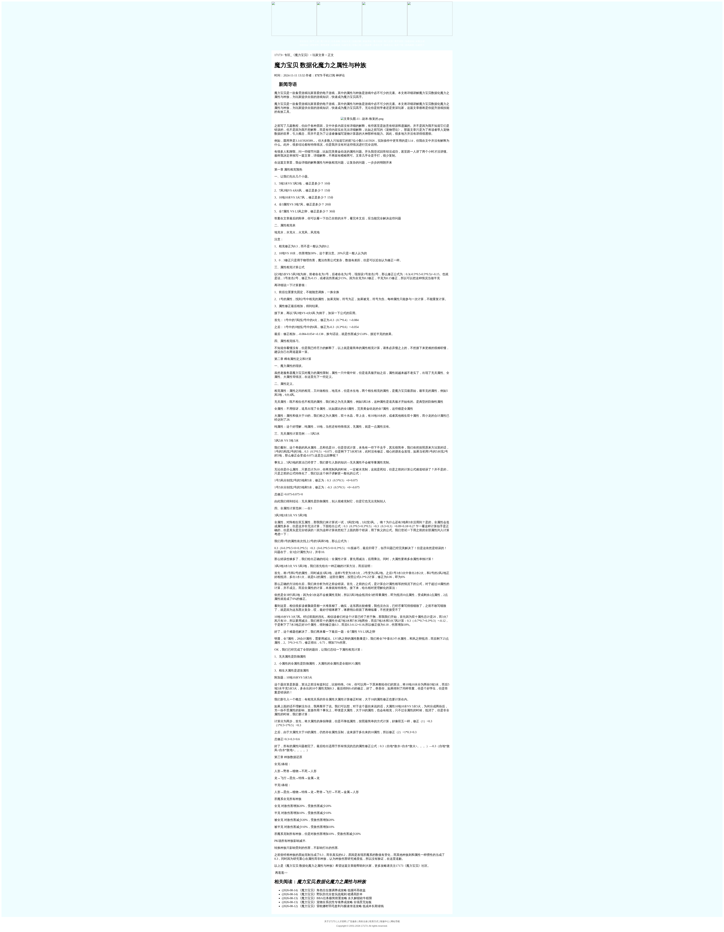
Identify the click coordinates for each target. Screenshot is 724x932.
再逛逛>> (281, 872)
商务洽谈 (363, 921)
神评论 (340, 75)
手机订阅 (329, 75)
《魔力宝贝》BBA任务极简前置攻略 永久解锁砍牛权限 (335, 898)
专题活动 (409, 41)
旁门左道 (388, 41)
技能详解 (356, 41)
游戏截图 (409, 45)
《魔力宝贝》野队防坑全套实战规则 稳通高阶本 (330, 894)
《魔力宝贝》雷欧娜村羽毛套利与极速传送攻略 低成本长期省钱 (341, 906)
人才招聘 (341, 921)
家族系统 (367, 41)
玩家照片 (420, 45)
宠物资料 (314, 45)
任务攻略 (335, 41)
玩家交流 (346, 45)
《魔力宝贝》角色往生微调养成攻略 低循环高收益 (332, 890)
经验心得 (356, 45)
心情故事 (367, 45)
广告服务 (352, 921)
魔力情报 (377, 41)
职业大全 (346, 41)
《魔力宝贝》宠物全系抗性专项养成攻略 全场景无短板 (335, 902)
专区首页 (303, 41)
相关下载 (398, 45)
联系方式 (373, 921)
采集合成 (420, 41)
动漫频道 (335, 45)
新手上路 (314, 41)
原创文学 (377, 45)
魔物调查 (325, 45)
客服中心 (384, 921)
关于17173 (329, 921)
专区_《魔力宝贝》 (297, 55)
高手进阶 (398, 41)
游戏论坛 (388, 45)
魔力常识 (325, 41)
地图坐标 (303, 45)
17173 (278, 55)
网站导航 (395, 921)
